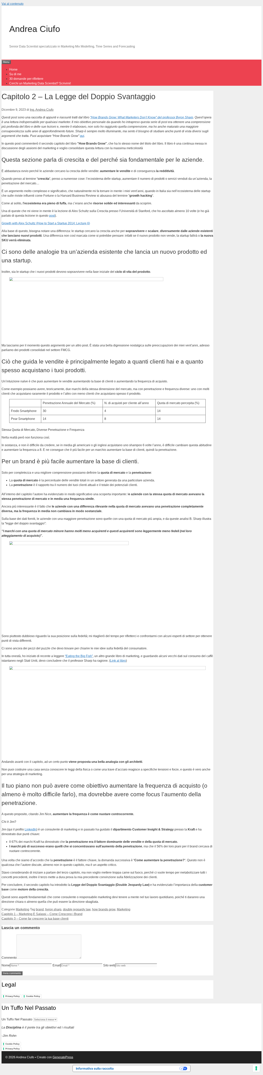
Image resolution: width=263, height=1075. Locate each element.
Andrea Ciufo (34, 29)
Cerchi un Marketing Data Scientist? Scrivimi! (40, 83)
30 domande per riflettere (26, 78)
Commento (9, 957)
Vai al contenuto (12, 3)
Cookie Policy (33, 996)
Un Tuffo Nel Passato (17, 1019)
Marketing (22, 909)
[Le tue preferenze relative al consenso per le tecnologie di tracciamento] (256, 1068)
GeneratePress (63, 1057)
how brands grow (103, 909)
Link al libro (118, 660)
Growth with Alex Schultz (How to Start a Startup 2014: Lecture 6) (46, 223)
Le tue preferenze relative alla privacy (148, 1068)
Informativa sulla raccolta (95, 1068)
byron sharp (53, 909)
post (52, 215)
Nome (6, 965)
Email (56, 965)
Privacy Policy (12, 996)
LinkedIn (30, 829)
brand (40, 909)
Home (13, 69)
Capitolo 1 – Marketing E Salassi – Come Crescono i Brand (42, 914)
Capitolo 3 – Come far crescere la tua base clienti (35, 918)
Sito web (109, 965)
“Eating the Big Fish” (79, 656)
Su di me (15, 74)
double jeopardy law (76, 909)
